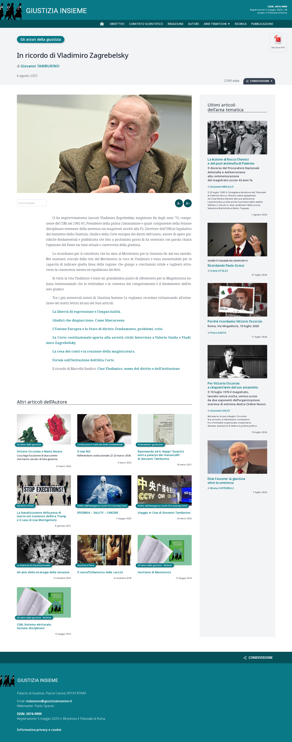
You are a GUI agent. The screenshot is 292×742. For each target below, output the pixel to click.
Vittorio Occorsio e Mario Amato (39, 451)
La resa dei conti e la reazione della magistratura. (93, 351)
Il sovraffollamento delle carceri (100, 572)
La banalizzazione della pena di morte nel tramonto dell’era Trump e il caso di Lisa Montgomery (41, 516)
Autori (193, 24)
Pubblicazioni (262, 24)
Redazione (175, 24)
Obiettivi (117, 24)
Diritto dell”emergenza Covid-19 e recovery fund (102, 505)
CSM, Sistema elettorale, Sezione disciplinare (34, 626)
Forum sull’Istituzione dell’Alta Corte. (83, 360)
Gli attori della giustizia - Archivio (155, 565)
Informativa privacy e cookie (39, 729)
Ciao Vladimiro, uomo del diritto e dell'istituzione (138, 368)
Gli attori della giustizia (40, 39)
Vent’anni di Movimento (154, 572)
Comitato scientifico (146, 24)
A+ (188, 203)
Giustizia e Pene (25, 505)
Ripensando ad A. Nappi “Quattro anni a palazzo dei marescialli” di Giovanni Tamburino (161, 455)
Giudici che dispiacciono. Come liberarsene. (88, 320)
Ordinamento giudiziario (150, 444)
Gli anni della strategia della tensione (43, 572)
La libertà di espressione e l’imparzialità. (86, 311)
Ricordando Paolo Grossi (226, 265)
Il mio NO (84, 451)
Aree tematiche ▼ (217, 24)
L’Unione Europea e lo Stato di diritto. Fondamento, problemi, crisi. (107, 329)
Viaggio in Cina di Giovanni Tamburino (164, 512)
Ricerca (241, 24)
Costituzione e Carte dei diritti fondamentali (100, 444)
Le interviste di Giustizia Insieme (33, 565)
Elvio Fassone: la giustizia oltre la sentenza (226, 481)
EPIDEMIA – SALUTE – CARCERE (97, 512)
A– (179, 203)
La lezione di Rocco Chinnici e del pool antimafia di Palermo (231, 161)
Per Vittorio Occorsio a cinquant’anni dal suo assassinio (233, 385)
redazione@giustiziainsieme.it (49, 701)
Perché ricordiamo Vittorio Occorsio (235, 321)
